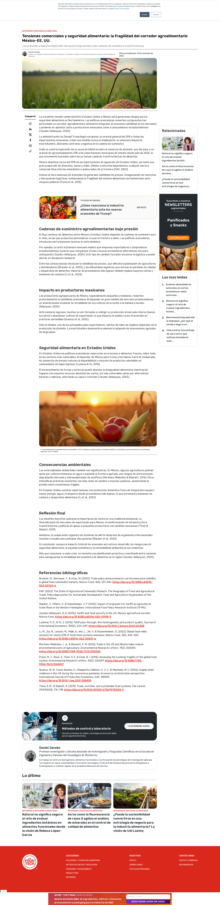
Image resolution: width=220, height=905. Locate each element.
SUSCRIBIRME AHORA (139, 726)
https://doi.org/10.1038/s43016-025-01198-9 (83, 616)
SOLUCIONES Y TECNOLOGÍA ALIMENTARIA (83, 860)
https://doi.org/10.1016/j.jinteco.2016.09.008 (116, 625)
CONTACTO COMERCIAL (188, 860)
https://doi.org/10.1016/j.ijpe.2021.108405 (65, 680)
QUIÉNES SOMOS (136, 865)
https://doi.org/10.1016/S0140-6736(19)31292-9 (94, 689)
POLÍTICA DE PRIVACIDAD (139, 869)
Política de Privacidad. (122, 8)
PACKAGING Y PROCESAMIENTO (79, 869)
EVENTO (132, 860)
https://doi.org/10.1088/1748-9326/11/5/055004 (70, 651)
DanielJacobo (34, 52)
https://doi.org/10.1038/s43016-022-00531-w (67, 638)
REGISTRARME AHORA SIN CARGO (148, 901)
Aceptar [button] (144, 14)
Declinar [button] (156, 14)
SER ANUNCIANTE (186, 865)
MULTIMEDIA (71, 877)
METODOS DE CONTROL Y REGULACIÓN (81, 865)
